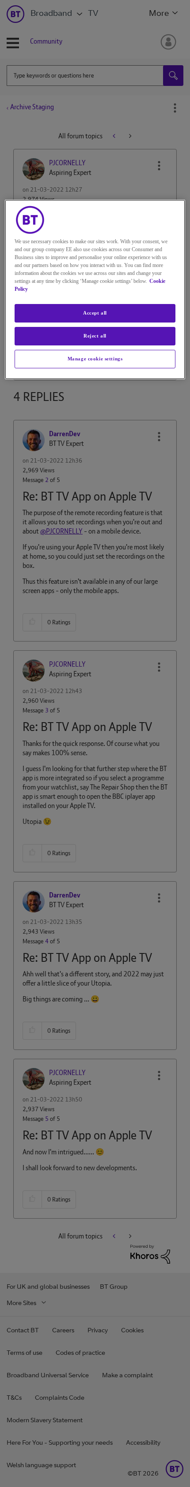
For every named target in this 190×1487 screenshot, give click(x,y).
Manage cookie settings (95, 358)
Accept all (95, 312)
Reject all (95, 335)
